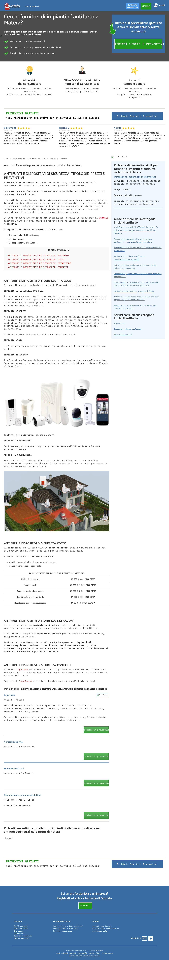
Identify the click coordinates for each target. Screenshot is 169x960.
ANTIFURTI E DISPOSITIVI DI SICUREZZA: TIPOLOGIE (39, 255)
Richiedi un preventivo (96, 730)
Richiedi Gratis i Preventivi (138, 44)
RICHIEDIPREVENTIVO (132, 6)
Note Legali (82, 953)
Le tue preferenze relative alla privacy (84, 955)
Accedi (162, 5)
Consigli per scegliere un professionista (105, 929)
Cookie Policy (94, 953)
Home (6, 158)
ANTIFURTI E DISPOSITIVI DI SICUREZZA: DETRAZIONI (39, 263)
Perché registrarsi (62, 931)
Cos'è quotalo (21, 926)
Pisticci (8, 838)
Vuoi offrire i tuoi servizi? (68, 926)
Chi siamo (18, 931)
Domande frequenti (23, 936)
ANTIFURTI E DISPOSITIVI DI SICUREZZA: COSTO (36, 259)
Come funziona (21, 928)
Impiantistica (18, 158)
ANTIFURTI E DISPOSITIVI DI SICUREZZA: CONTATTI (38, 267)
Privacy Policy (107, 953)
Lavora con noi (21, 938)
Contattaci (19, 933)
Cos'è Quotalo (32, 6)
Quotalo (103, 218)
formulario (25, 681)
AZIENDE (146, 6)
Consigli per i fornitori (66, 928)
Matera (54, 158)
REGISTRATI (85, 906)
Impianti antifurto (38, 158)
